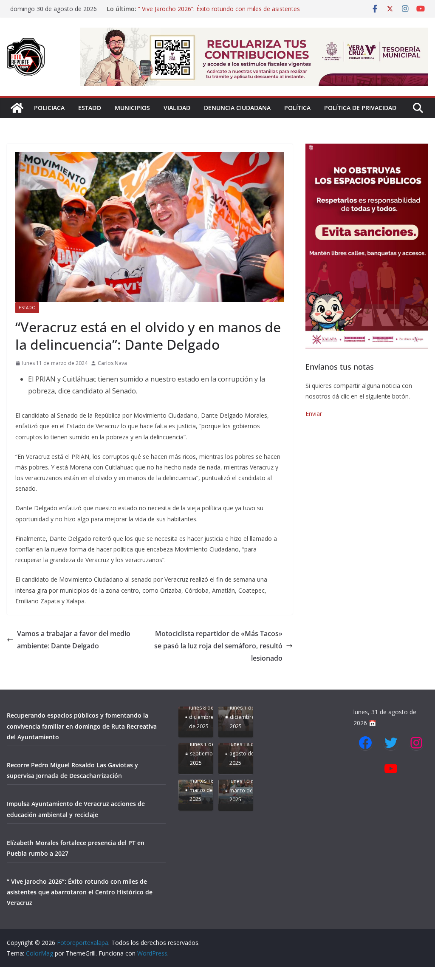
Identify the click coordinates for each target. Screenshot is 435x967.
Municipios (132, 108)
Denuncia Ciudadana (237, 108)
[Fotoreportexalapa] (17, 108)
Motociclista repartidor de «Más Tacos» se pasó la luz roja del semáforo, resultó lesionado (218, 646)
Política (297, 108)
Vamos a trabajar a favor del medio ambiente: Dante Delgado (73, 639)
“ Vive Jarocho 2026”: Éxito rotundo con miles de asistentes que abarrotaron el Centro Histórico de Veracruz (80, 892)
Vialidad (177, 108)
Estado (89, 108)
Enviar (313, 414)
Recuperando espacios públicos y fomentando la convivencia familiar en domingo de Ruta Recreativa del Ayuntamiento (82, 726)
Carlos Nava (112, 363)
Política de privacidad (360, 108)
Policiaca (49, 108)
